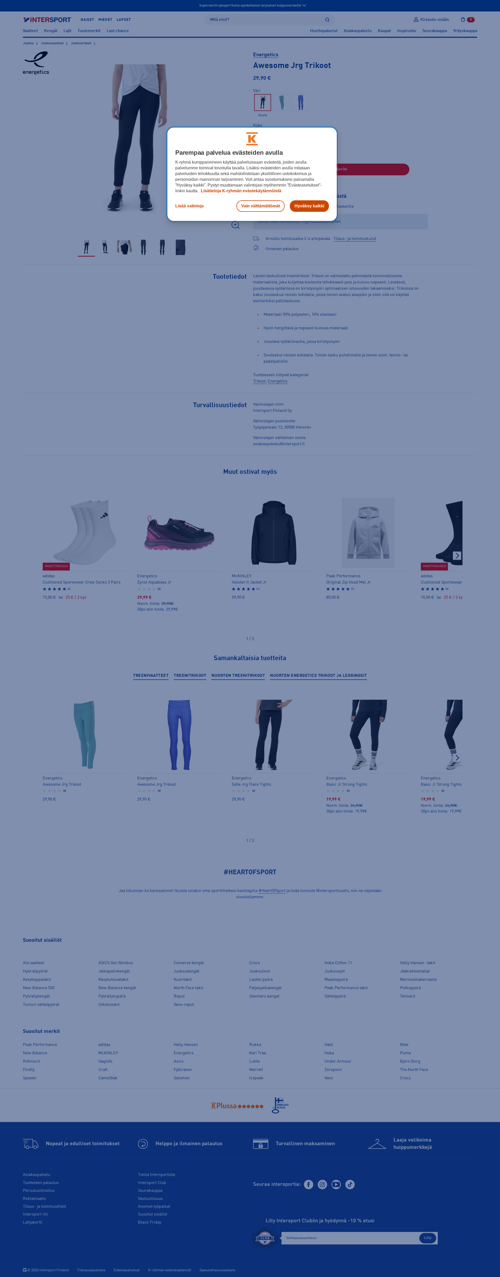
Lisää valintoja (189, 206)
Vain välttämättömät (260, 206)
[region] (252, 174)
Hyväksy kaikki (309, 206)
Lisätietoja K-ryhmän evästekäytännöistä (240, 191)
